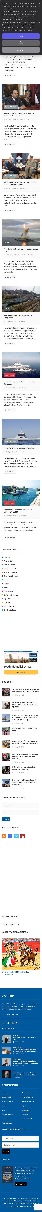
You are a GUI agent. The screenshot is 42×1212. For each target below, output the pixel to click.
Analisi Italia (9, 375)
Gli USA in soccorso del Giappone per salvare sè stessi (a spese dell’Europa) (25, 756)
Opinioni (7, 599)
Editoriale (7, 557)
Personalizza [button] (21, 50)
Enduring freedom (11, 595)
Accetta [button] (20, 37)
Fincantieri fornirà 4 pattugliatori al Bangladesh (18, 316)
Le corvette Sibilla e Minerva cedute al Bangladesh (19, 383)
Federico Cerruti (25, 119)
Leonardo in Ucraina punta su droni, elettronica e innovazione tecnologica (25, 1063)
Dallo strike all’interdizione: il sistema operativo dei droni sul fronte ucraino (24, 782)
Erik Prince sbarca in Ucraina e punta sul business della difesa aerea (25, 1075)
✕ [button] (39, 3)
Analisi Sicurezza (10, 572)
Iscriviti (6, 819)
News (7, 242)
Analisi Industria (10, 107)
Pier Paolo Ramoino (27, 255)
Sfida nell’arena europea (15, 972)
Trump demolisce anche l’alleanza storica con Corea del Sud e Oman (25, 690)
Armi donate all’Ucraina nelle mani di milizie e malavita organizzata (25, 742)
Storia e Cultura (10, 610)
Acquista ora (20, 1184)
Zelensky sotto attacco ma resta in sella (26, 1038)
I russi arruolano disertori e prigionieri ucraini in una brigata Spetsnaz (24, 704)
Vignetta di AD (9, 606)
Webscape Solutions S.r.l (25, 1206)
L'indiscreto (8, 591)
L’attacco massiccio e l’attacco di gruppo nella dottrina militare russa (25, 1051)
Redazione (23, 188)
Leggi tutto (11, 75)
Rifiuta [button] (21, 43)
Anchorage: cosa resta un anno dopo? (24, 729)
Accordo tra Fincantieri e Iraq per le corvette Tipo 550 (18, 511)
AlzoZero (7, 602)
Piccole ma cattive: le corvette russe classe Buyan (21, 250)
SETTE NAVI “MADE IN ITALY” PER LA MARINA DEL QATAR (19, 114)
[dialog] (21, 27)
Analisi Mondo (9, 565)
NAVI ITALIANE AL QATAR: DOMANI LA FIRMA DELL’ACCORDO (20, 183)
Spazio (6, 580)
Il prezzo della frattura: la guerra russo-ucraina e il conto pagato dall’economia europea (25, 717)
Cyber (6, 584)
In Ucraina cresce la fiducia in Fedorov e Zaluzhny (23, 768)
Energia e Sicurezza (11, 576)
